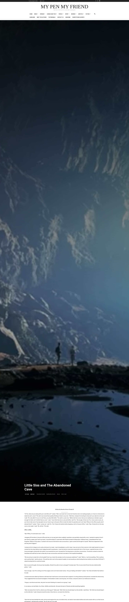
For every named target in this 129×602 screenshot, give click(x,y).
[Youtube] (99, 1)
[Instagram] (97, 1)
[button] (94, 14)
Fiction (27, 494)
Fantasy (32, 494)
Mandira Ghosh (51, 494)
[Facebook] (96, 1)
